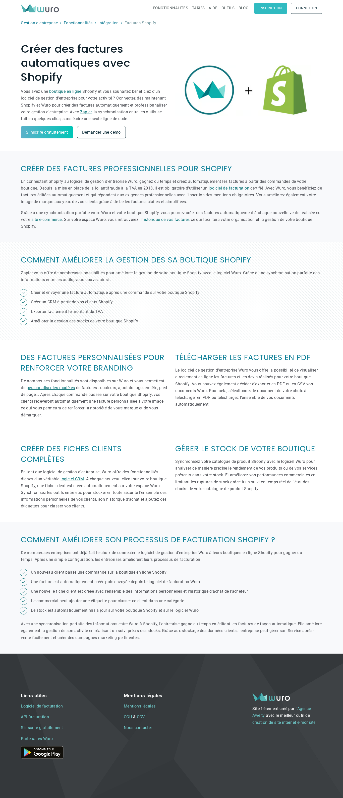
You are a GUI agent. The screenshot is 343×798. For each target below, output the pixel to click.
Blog (243, 8)
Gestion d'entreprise (39, 23)
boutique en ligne (65, 91)
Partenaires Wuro (37, 738)
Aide (213, 8)
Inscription (270, 8)
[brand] (41, 8)
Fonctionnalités (170, 8)
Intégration (108, 23)
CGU (128, 717)
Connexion (306, 8)
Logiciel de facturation (42, 706)
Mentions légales (139, 706)
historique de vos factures (165, 219)
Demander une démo (101, 132)
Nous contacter (138, 727)
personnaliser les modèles (51, 387)
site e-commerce (46, 219)
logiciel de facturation (229, 188)
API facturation (35, 717)
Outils (228, 8)
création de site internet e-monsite (283, 722)
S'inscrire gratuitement (47, 132)
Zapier (86, 112)
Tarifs (198, 8)
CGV (141, 717)
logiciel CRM (72, 479)
